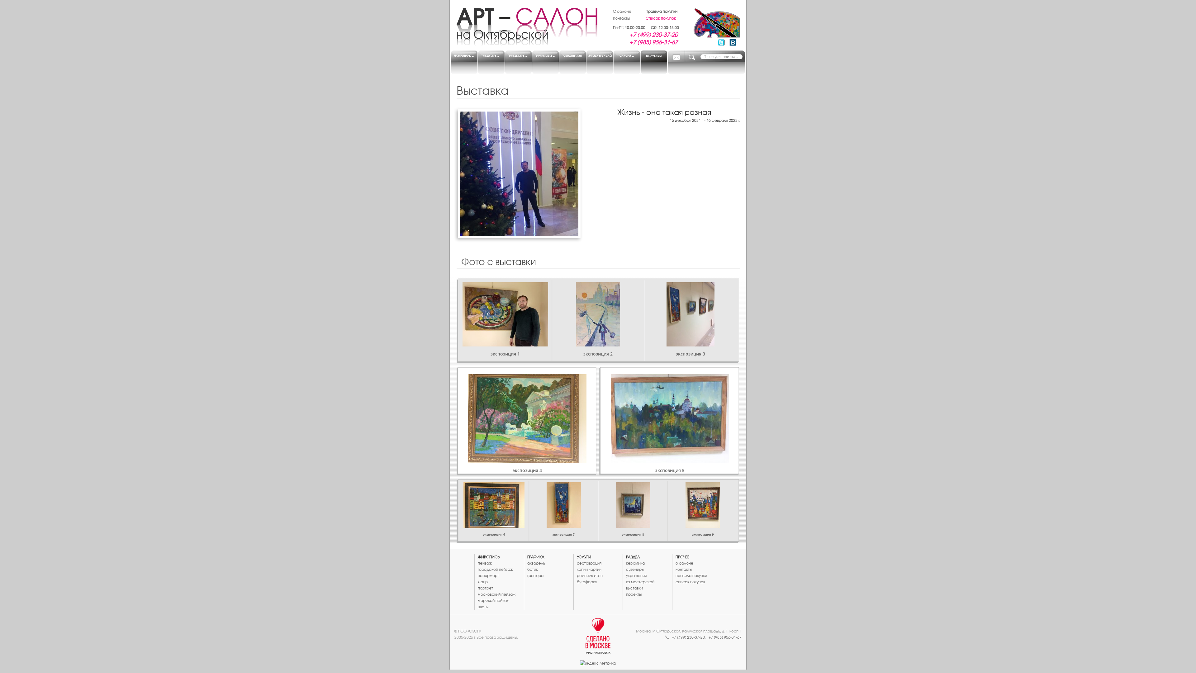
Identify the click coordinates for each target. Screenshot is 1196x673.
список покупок (690, 582)
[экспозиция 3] (690, 314)
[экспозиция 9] (702, 505)
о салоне (684, 563)
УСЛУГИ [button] (625, 56)
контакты (684, 569)
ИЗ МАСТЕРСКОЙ (600, 56)
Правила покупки (661, 11)
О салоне (622, 11)
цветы (483, 606)
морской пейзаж (494, 600)
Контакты (621, 18)
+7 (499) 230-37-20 (653, 34)
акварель (536, 563)
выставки (634, 588)
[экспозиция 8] (633, 505)
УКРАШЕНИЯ (572, 56)
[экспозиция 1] (505, 314)
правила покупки (691, 575)
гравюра (535, 575)
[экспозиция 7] (563, 505)
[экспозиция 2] (598, 314)
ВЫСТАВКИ (654, 56)
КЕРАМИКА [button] (516, 56)
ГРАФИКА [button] (489, 56)
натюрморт (488, 575)
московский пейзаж (496, 594)
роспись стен (590, 575)
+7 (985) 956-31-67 (653, 42)
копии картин (589, 569)
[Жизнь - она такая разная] (519, 173)
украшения (636, 575)
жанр (483, 582)
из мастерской (640, 582)
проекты (634, 594)
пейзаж (485, 563)
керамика (635, 563)
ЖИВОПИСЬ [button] (462, 56)
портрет (485, 588)
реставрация (589, 563)
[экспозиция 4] (527, 418)
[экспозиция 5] (670, 418)
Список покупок (661, 18)
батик (532, 569)
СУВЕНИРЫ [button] (544, 56)
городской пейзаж (495, 569)
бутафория (587, 582)
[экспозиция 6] (494, 505)
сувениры (635, 569)
